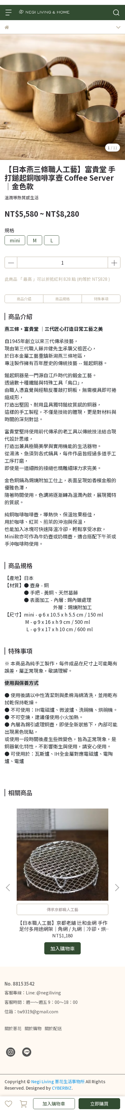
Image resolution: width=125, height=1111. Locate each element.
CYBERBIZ (62, 1088)
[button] (116, 887)
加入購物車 (53, 1103)
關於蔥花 (13, 1028)
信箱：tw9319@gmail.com (31, 1011)
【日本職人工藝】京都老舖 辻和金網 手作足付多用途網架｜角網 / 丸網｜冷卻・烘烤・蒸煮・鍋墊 (62, 926)
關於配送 (53, 1028)
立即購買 (99, 1103)
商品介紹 (24, 298)
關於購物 (33, 1028)
